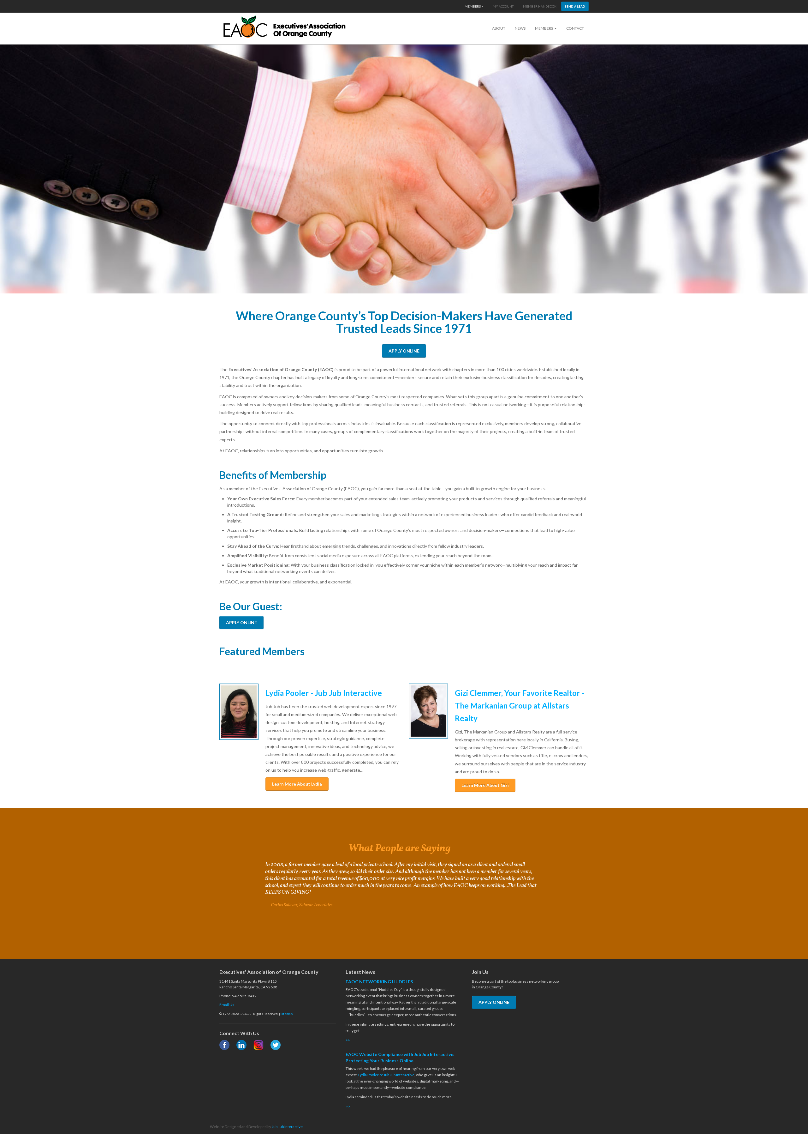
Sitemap (287, 1014)
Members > (474, 6)
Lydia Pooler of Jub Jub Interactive (386, 1074)
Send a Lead (575, 6)
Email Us (226, 1004)
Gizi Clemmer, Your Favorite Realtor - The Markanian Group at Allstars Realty (519, 705)
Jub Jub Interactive (287, 1126)
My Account (503, 6)
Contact (575, 28)
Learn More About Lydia (297, 784)
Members (544, 28)
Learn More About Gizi (485, 785)
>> (348, 1040)
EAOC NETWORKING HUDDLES (379, 981)
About (498, 28)
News (520, 28)
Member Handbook (539, 6)
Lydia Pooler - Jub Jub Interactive (323, 692)
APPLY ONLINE (404, 350)
